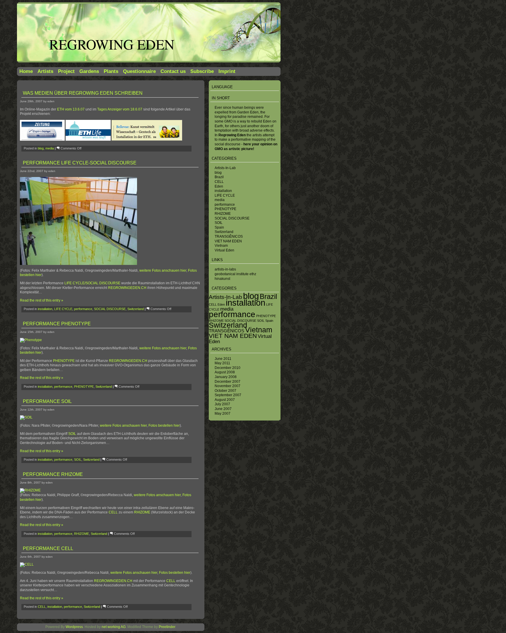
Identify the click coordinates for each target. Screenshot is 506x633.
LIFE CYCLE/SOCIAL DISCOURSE (92, 283)
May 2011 (222, 363)
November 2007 (227, 386)
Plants (111, 71)
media (220, 200)
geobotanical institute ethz (235, 274)
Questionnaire (139, 71)
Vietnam (221, 246)
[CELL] (27, 564)
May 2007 (222, 413)
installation (223, 191)
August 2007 (225, 400)
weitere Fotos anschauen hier (162, 270)
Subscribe (202, 71)
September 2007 (228, 395)
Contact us (173, 71)
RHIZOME (223, 214)
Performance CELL (48, 548)
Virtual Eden (224, 250)
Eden (219, 186)
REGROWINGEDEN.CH (127, 288)
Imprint (226, 71)
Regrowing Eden (112, 44)
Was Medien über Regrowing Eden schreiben (83, 93)
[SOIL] (26, 417)
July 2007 (222, 404)
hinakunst (222, 279)
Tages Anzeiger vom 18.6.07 (119, 109)
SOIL (219, 223)
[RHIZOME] (30, 490)
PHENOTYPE (225, 209)
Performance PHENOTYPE (57, 323)
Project (66, 71)
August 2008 (225, 372)
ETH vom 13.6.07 (71, 109)
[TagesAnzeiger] (111, 139)
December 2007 (227, 382)
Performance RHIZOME (53, 474)
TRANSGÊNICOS (229, 236)
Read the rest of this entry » (41, 300)
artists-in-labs (225, 269)
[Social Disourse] (78, 264)
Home (26, 71)
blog (218, 173)
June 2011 (223, 359)
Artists (45, 71)
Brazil (219, 177)
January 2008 (226, 377)
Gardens (89, 71)
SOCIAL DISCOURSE (232, 218)
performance (225, 205)
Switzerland (224, 232)
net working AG (114, 627)
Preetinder (167, 627)
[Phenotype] (31, 340)
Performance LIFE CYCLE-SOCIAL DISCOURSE (79, 162)
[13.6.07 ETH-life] (88, 139)
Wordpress (74, 627)
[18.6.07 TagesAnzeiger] (43, 139)
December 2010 (227, 368)
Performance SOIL (47, 401)
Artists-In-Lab (225, 168)
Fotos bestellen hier (164, 425)
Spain (219, 227)
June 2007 (223, 409)
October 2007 (225, 391)
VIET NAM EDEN (228, 241)
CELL (219, 182)
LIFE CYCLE (225, 195)
